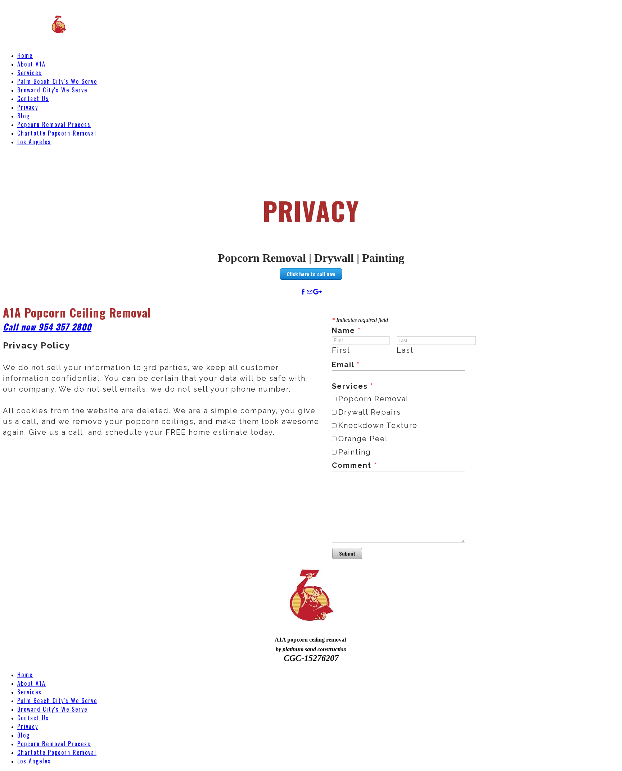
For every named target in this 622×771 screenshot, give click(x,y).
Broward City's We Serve (52, 90)
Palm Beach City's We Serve (57, 81)
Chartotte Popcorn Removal (56, 133)
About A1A (31, 64)
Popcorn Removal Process (54, 124)
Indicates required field (360, 320)
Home (25, 55)
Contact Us (33, 98)
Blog (23, 115)
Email (346, 364)
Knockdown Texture (378, 425)
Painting (354, 452)
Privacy (27, 107)
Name (346, 330)
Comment (354, 465)
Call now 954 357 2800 (47, 326)
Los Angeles (34, 141)
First (341, 350)
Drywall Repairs (369, 412)
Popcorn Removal (373, 398)
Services (29, 72)
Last (405, 350)
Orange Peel (363, 438)
